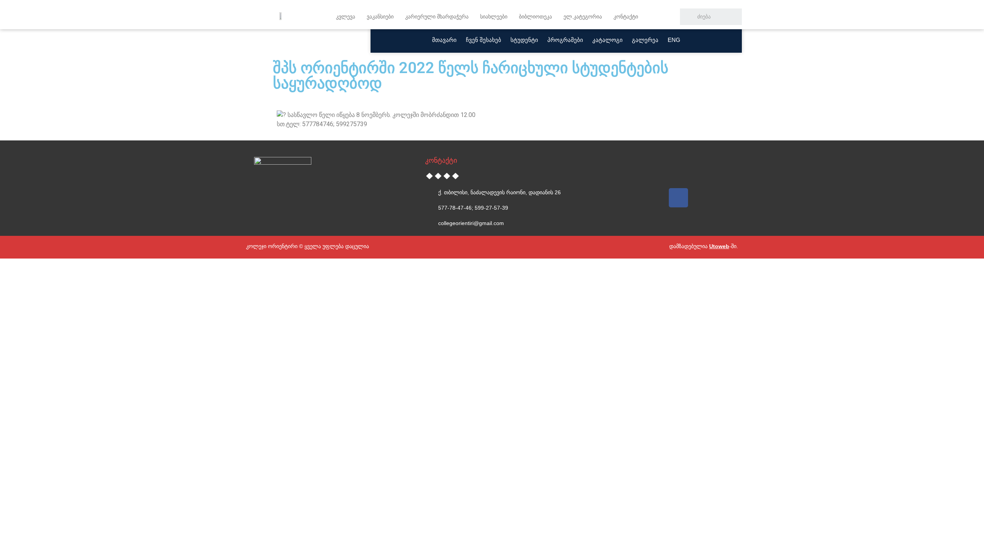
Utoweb (719, 246)
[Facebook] (678, 197)
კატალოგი (607, 40)
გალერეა (645, 40)
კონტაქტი (625, 16)
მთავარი (444, 40)
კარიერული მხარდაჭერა (437, 16)
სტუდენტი (524, 40)
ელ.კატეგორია (582, 16)
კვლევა (345, 16)
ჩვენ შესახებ (483, 40)
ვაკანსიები (380, 16)
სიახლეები (493, 16)
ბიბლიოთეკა (535, 16)
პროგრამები (565, 40)
